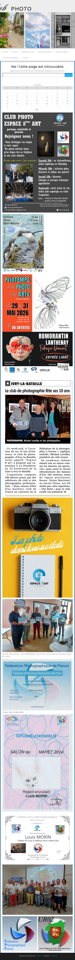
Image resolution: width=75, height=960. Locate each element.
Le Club (14, 52)
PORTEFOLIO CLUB (27, 52)
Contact (25, 58)
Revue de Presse (62, 52)
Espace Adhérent (45, 52)
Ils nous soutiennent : (10, 58)
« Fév (36, 110)
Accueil (5, 52)
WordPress (39, 956)
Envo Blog (53, 956)
